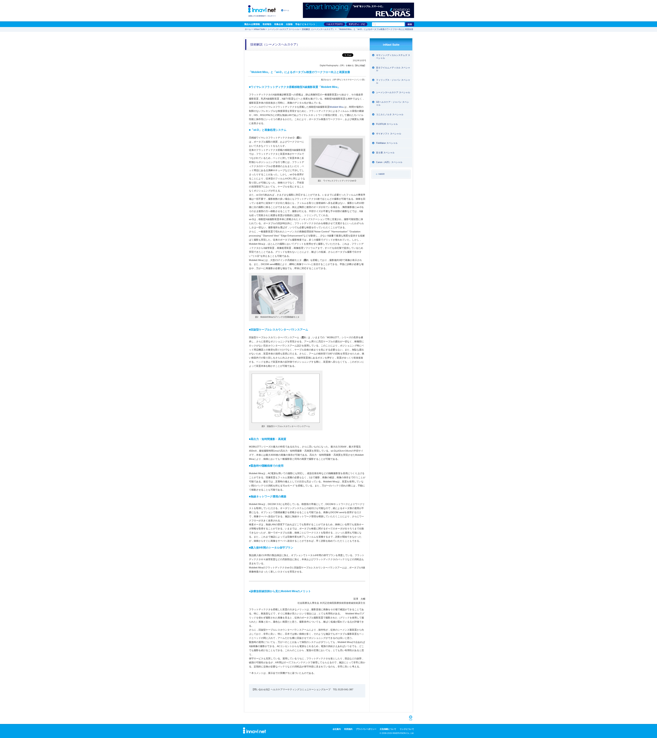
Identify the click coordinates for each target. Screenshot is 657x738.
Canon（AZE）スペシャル (389, 162)
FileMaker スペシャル (387, 143)
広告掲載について (388, 729)
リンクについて (407, 729)
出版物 (289, 24)
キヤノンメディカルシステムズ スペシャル (393, 56)
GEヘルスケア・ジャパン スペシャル (392, 103)
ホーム (286, 10)
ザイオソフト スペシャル (388, 133)
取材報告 (267, 24)
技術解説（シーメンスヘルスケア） (318, 29)
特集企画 (278, 24)
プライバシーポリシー (366, 729)
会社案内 (337, 729)
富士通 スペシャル (385, 152)
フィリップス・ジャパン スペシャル (393, 81)
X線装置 (381, 174)
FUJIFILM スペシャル (387, 124)
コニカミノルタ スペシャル (389, 114)
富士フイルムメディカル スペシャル (393, 69)
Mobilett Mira (337, 107)
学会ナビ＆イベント (305, 24)
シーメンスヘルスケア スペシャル (283, 29)
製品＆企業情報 (252, 24)
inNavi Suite (259, 29)
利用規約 (348, 729)
